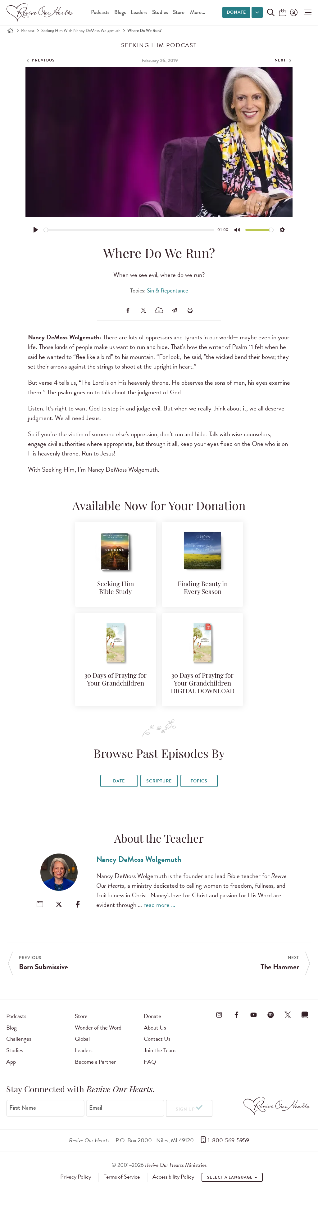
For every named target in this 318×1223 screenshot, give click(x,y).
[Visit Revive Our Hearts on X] (288, 1015)
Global (82, 1038)
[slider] (129, 230)
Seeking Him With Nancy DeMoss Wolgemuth (80, 30)
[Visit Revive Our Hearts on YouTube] (253, 1015)
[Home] (10, 30)
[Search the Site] (270, 12)
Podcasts (100, 12)
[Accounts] (293, 12)
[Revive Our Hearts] (41, 12)
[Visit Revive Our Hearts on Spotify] (271, 1015)
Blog (11, 1027)
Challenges (18, 1038)
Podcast (27, 30)
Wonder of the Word (98, 1027)
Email (95, 1108)
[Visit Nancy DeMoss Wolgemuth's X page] (59, 904)
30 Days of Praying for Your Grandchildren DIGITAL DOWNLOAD (202, 684)
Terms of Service (122, 1177)
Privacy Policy (75, 1177)
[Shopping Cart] (282, 13)
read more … (159, 905)
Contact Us (157, 1038)
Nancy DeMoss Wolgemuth (138, 859)
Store (178, 12)
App (11, 1061)
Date (119, 781)
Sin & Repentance (167, 290)
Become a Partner (95, 1061)
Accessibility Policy (173, 1177)
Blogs (120, 12)
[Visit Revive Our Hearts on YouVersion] (305, 1015)
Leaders (139, 12)
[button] (306, 12)
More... (197, 12)
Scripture (159, 781)
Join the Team (159, 1050)
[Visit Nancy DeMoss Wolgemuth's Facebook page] (78, 904)
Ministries (176, 1165)
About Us (155, 1027)
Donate (236, 12)
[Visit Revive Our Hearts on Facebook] (236, 1015)
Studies (160, 12)
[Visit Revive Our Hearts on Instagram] (219, 1015)
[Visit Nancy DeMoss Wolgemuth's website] (40, 904)
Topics (199, 781)
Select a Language (230, 1177)
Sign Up (185, 1109)
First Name (22, 1108)
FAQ (150, 1061)
